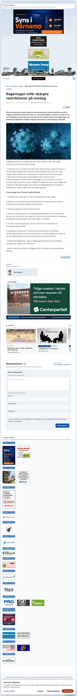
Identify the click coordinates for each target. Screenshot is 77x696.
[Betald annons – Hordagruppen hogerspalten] (9, 660)
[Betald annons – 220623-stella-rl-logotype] (9, 553)
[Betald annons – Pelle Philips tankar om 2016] (38, 66)
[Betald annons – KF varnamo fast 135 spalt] (23, 635)
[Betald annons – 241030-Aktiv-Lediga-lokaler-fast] (23, 452)
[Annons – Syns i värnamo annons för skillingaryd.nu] (38, 21)
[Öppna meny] (74, 78)
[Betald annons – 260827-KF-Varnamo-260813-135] (9, 499)
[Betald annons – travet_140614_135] (23, 603)
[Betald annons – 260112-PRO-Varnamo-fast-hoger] (9, 603)
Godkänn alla (67, 691)
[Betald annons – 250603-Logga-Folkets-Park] (9, 517)
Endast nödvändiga (53, 691)
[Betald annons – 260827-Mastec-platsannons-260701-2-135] (23, 477)
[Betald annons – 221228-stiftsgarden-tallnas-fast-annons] (9, 529)
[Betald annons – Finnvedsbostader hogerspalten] (9, 577)
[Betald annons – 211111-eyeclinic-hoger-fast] (9, 542)
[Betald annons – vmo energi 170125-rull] (9, 635)
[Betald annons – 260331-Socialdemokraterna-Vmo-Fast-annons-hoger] (9, 618)
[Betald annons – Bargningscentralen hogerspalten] (9, 565)
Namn (10, 396)
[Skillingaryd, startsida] (38, 78)
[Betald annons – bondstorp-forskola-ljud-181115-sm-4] (38, 41)
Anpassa (40, 691)
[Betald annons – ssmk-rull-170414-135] (9, 648)
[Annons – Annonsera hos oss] (9, 455)
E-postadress (12, 403)
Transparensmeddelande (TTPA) (61, 317)
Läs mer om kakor (9, 691)
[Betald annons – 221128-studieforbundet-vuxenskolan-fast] (38, 603)
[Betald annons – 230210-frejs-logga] (9, 590)
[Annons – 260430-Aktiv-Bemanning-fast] (38, 54)
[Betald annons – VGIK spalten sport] (23, 648)
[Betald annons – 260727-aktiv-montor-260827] (9, 477)
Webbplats (11, 411)
